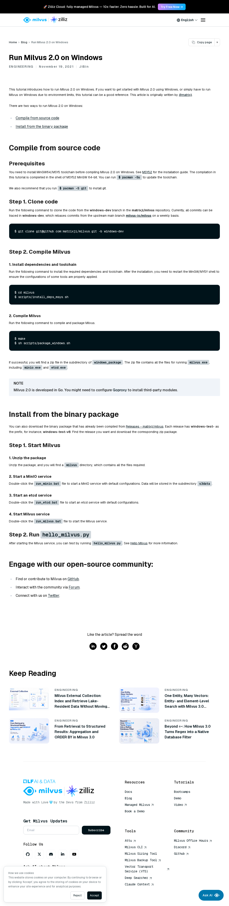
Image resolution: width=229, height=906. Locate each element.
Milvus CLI (134, 847)
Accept (94, 895)
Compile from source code (37, 118)
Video (178, 805)
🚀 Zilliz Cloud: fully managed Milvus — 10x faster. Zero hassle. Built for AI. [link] (99, 7)
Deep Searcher (136, 878)
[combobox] (187, 20)
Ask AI (207, 895)
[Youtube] (74, 854)
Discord (180, 847)
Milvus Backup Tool (141, 860)
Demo (177, 798)
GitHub (73, 579)
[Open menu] (203, 20)
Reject (77, 895)
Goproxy (120, 390)
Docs (128, 792)
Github (179, 854)
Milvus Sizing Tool (141, 854)
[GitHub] (27, 854)
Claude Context (137, 884)
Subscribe (96, 830)
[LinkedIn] (62, 854)
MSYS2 (147, 172)
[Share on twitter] (103, 647)
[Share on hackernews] (136, 647)
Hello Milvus (139, 543)
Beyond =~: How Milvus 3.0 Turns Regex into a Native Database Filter (188, 732)
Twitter (53, 595)
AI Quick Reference (141, 818)
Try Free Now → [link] (172, 7)
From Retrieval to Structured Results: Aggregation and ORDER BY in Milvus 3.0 (80, 732)
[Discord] (51, 854)
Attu (128, 841)
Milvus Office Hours (191, 841)
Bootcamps (182, 792)
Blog (24, 42)
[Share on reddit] (125, 647)
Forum (74, 587)
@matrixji (185, 95)
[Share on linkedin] (93, 647)
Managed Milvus (137, 805)
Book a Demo (134, 811)
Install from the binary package (42, 126)
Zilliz (89, 802)
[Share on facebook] (114, 647)
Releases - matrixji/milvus (144, 426)
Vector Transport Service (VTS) (139, 869)
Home (13, 42)
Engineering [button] (21, 67)
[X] (39, 854)
